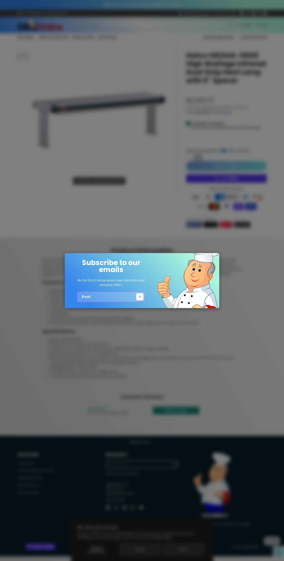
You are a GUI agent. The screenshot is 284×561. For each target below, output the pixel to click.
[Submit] (139, 296)
